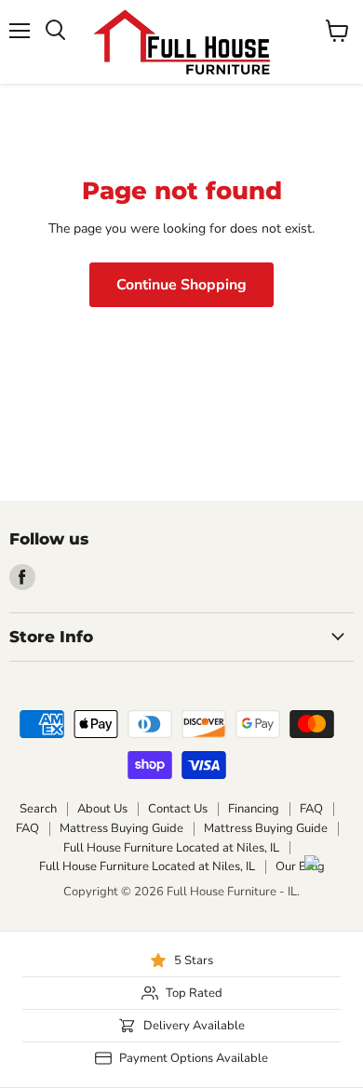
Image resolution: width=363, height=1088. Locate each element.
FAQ (311, 808)
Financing (253, 808)
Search (38, 808)
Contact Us (178, 808)
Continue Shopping (181, 285)
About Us (102, 808)
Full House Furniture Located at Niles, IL (171, 848)
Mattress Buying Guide (121, 828)
